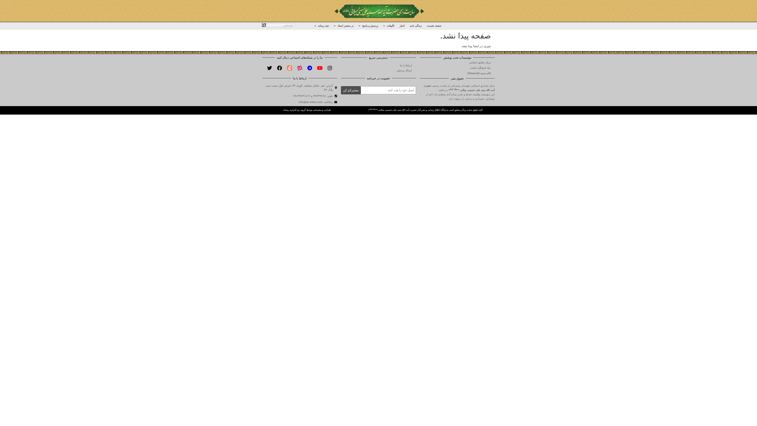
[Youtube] (320, 68)
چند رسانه (323, 25)
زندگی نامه (416, 25)
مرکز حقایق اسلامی (480, 62)
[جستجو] (264, 25)
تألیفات (390, 25)
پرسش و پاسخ (370, 25)
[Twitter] (269, 68)
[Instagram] (330, 68)
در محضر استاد (345, 25)
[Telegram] (310, 68)
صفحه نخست (434, 25)
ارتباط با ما (406, 65)
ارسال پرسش (404, 70)
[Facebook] (279, 68)
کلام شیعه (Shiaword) (479, 73)
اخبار (402, 25)
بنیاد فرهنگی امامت (480, 67)
